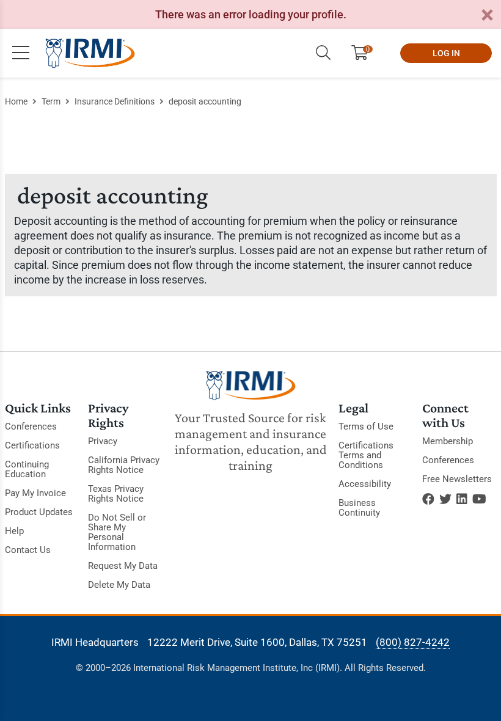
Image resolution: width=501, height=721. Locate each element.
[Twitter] (445, 499)
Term (51, 101)
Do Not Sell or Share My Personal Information (117, 532)
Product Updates (39, 512)
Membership (447, 441)
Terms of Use (365, 426)
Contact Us (28, 549)
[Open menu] (20, 53)
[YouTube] (479, 499)
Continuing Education (27, 469)
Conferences (31, 426)
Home (16, 101)
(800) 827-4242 (413, 642)
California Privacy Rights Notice (123, 465)
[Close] (487, 15)
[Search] (323, 53)
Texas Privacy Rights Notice (116, 493)
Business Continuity (359, 507)
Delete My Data (119, 584)
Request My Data (123, 565)
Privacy (102, 441)
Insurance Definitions (115, 101)
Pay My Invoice (35, 493)
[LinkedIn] (461, 499)
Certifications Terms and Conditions (365, 455)
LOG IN (446, 53)
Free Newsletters (457, 479)
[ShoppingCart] (364, 53)
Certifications (32, 445)
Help (14, 530)
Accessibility (364, 483)
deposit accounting (205, 101)
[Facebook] (428, 499)
